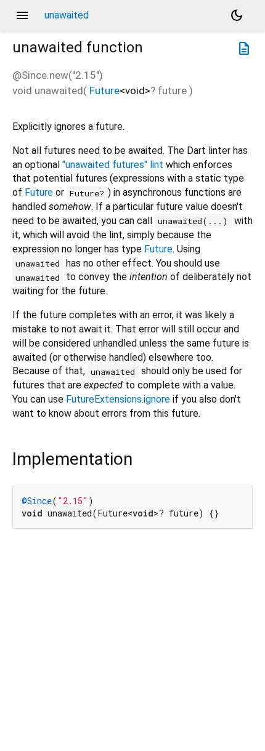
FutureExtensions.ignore (118, 399)
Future (104, 90)
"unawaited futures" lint (112, 165)
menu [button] (22, 15)
